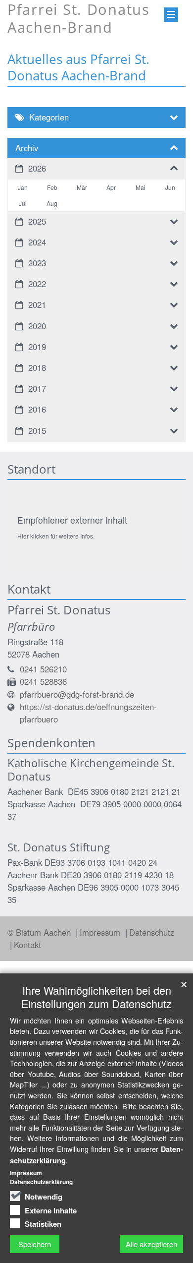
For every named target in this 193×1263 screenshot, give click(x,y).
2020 (37, 326)
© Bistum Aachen (40, 932)
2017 (37, 388)
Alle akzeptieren (151, 1244)
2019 (37, 347)
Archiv (26, 148)
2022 (37, 284)
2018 (37, 367)
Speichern (34, 1244)
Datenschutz (151, 932)
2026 (37, 168)
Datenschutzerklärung (41, 1181)
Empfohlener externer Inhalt (72, 520)
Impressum (101, 932)
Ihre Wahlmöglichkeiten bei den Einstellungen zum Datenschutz (96, 996)
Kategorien (49, 117)
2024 (37, 242)
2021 (37, 304)
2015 (37, 430)
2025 (37, 221)
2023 (37, 263)
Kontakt (27, 945)
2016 (37, 409)
